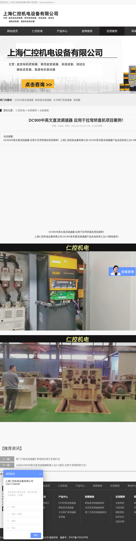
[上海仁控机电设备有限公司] (33, 15)
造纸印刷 (120, 521)
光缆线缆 (120, 507)
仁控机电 (37, 31)
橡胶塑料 (120, 512)
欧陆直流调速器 (43, 100)
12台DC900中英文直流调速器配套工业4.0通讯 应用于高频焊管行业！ (52, 465)
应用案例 (112, 31)
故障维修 (87, 31)
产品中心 (62, 31)
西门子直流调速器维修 (95, 512)
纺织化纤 (120, 517)
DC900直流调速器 (24, 100)
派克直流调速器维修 (94, 507)
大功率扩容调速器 (62, 100)
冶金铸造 (44, 110)
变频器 (76, 100)
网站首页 (12, 31)
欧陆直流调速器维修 (94, 503)
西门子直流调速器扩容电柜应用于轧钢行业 (38, 459)
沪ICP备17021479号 (78, 537)
